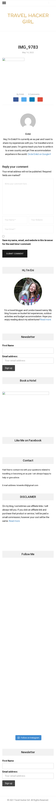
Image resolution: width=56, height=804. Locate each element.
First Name (8, 345)
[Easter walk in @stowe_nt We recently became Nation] (28, 662)
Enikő (20, 94)
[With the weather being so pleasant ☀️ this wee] (28, 576)
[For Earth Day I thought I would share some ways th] (28, 633)
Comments (34, 94)
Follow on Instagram (30, 738)
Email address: (10, 356)
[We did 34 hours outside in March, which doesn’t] (28, 690)
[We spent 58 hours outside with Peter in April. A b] (28, 605)
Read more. (45, 319)
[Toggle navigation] (4, 3)
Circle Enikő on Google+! (39, 154)
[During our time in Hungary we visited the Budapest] (28, 719)
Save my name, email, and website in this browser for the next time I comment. (27, 242)
